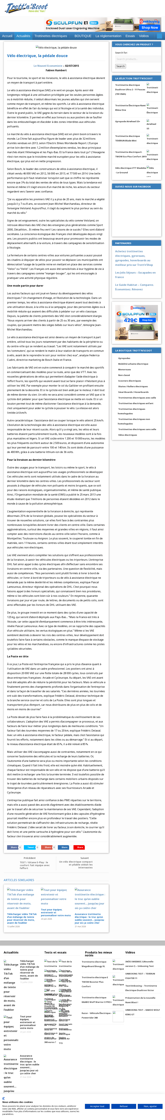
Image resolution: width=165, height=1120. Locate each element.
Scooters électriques (129, 380)
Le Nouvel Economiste (48, 66)
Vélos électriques (127, 434)
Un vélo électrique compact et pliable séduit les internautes (76, 864)
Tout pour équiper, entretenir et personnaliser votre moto (56, 912)
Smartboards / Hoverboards (133, 392)
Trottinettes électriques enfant (135, 403)
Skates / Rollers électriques (133, 386)
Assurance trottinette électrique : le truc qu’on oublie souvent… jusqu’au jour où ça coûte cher (89, 918)
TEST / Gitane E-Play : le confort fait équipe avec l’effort (35, 865)
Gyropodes (124, 358)
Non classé (124, 375)
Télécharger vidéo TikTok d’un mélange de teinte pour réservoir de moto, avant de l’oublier (22, 918)
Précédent (30, 858)
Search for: (121, 52)
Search (120, 66)
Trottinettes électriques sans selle (137, 429)
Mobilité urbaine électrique (133, 363)
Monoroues (124, 369)
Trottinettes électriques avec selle (137, 397)
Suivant (85, 858)
